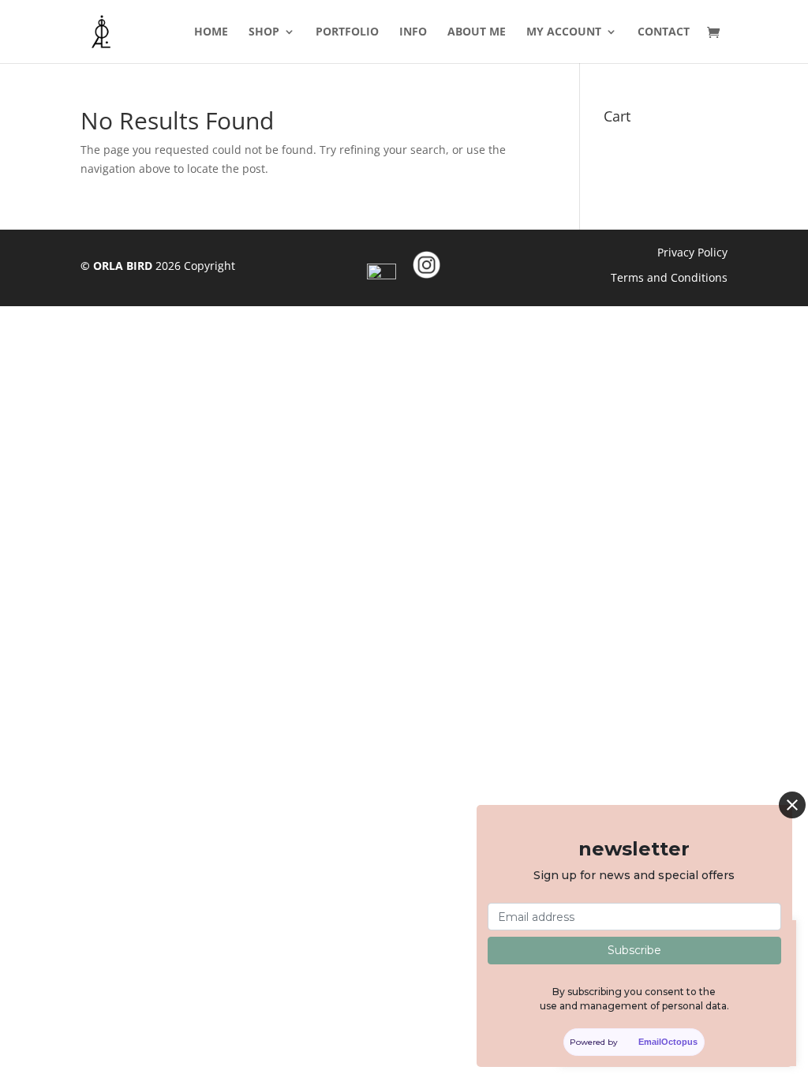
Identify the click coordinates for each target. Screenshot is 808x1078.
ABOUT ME (476, 32)
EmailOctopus (668, 1041)
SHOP (264, 32)
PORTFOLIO (347, 32)
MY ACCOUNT (563, 32)
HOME (211, 32)
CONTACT (664, 32)
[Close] (792, 805)
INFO (413, 32)
